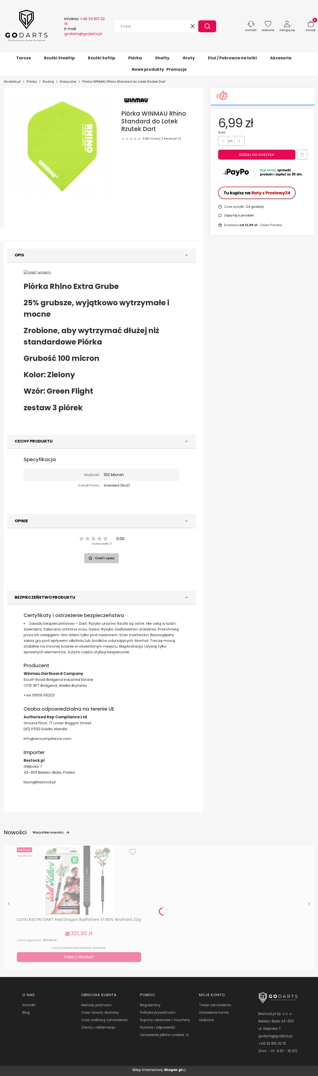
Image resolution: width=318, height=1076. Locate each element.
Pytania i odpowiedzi (157, 1027)
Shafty (162, 58)
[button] (207, 26)
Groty (189, 58)
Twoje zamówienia (215, 1005)
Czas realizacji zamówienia (104, 1019)
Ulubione (206, 1019)
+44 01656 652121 (39, 695)
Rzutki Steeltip (59, 58)
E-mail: (83, 31)
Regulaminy (150, 1005)
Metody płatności (96, 1005)
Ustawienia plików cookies (162, 1034)
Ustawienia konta (214, 1012)
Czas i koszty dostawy (100, 1012)
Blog (26, 1012)
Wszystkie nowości (48, 832)
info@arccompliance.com (47, 738)
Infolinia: (84, 21)
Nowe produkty (148, 69)
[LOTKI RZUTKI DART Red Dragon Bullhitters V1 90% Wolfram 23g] (79, 880)
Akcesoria (280, 58)
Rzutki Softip (101, 58)
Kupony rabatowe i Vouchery (165, 1019)
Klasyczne (68, 81)
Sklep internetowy (157, 1069)
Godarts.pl (12, 81)
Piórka (135, 58)
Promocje (176, 69)
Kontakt (29, 1005)
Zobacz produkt (79, 957)
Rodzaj (48, 81)
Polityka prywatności (157, 1012)
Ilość (222, 132)
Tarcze (23, 58)
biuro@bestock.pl (40, 782)
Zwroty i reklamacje (98, 1027)
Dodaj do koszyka (256, 154)
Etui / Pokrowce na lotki (232, 58)
